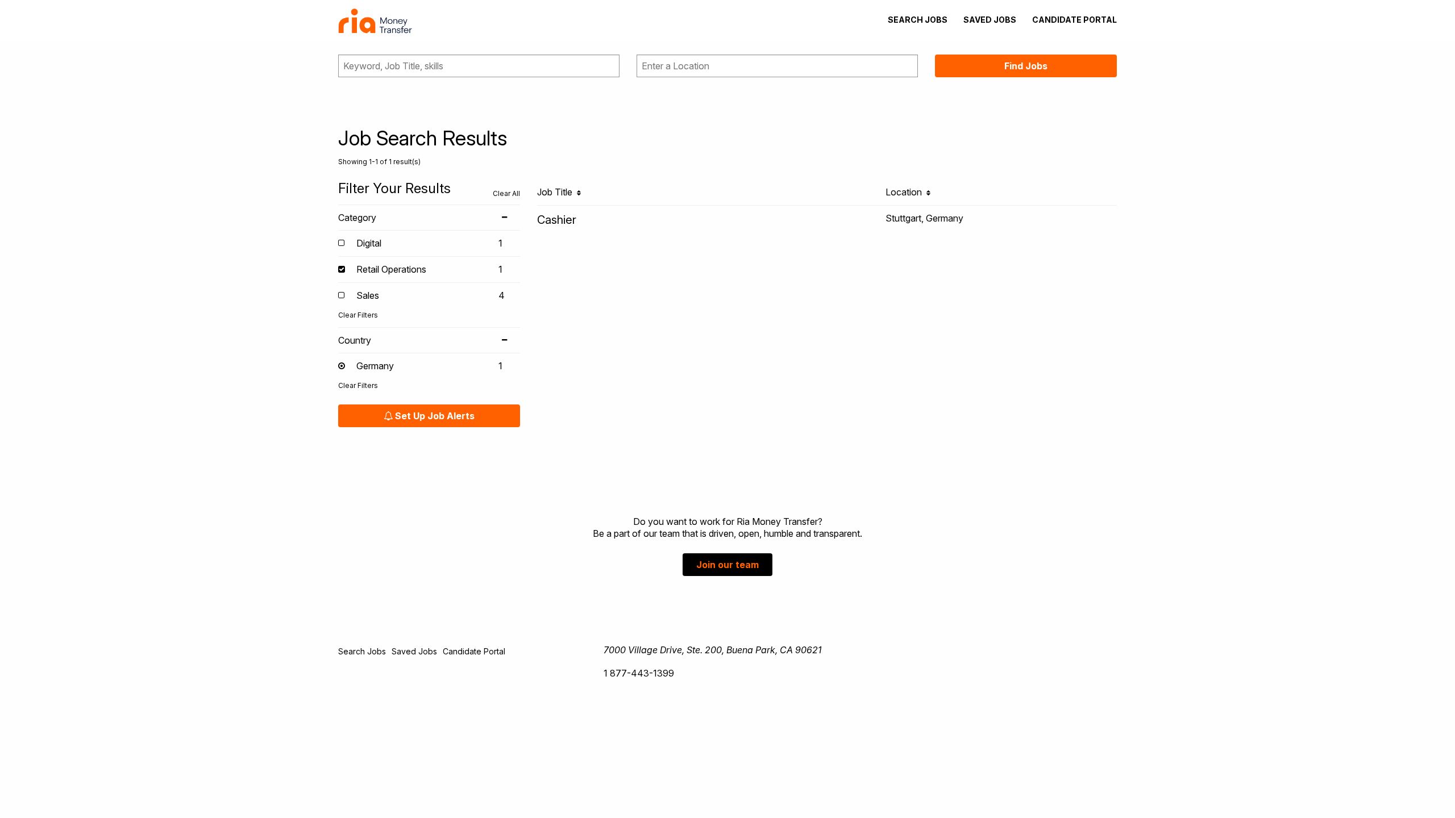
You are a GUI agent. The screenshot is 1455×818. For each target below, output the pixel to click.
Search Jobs (917, 19)
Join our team (727, 564)
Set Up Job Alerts (434, 415)
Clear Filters (358, 315)
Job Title (557, 192)
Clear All (506, 193)
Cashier (556, 220)
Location (906, 192)
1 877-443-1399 (639, 673)
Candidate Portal (1074, 19)
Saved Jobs (989, 19)
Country (354, 340)
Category (357, 217)
